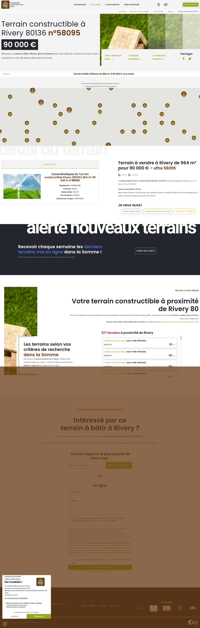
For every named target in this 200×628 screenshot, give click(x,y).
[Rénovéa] (154, 608)
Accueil (122, 11)
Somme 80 (158, 11)
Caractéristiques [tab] (50, 164)
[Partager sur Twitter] (189, 59)
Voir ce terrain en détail (113, 57)
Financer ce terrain (185, 211)
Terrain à (125, 340)
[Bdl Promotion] (140, 608)
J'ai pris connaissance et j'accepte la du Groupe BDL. (101, 561)
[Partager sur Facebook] (183, 59)
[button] (158, 5)
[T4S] (193, 608)
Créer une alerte (145, 250)
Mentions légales (88, 606)
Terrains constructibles (139, 11)
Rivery (170, 11)
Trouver (119, 465)
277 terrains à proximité (159, 57)
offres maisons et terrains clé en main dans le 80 (179, 322)
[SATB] (180, 608)
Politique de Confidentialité (79, 555)
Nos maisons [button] (80, 4)
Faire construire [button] (131, 4)
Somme (135, 175)
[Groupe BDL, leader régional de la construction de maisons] (193, 622)
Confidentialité (103, 571)
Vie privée (102, 606)
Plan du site (113, 606)
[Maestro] (167, 608)
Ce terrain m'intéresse (134, 57)
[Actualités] (165, 5)
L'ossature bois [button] (112, 4)
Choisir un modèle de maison (157, 211)
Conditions (111, 571)
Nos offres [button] (96, 4)
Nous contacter (191, 4)
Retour (7, 74)
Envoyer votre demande (100, 567)
